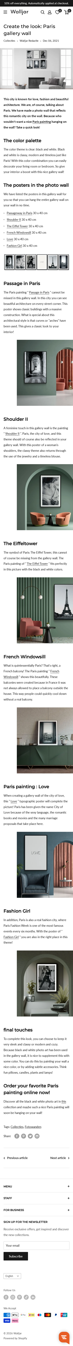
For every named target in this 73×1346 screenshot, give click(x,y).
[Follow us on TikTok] (26, 1297)
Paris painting (41, 121)
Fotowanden (33, 1127)
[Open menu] (5, 12)
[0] (66, 12)
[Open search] (43, 12)
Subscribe (16, 1256)
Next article (58, 1158)
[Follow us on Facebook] (6, 1297)
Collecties (9, 40)
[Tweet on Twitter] (30, 1136)
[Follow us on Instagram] (12, 1297)
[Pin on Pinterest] (23, 1136)
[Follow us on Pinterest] (19, 1297)
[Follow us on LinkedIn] (32, 1297)
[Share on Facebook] (16, 1136)
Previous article (17, 1158)
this (63, 1101)
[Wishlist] (57, 12)
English (9, 1276)
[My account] (49, 12)
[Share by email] (37, 1136)
